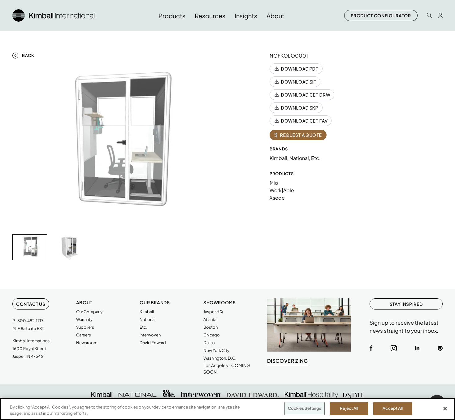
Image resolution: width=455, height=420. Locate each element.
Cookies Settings (304, 408)
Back (28, 55)
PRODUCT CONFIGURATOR (381, 15)
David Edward (153, 342)
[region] (227, 409)
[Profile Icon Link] (440, 15)
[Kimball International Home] (53, 14)
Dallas (209, 342)
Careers (83, 334)
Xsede (277, 197)
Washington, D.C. (219, 358)
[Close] (445, 408)
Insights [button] (246, 15)
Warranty (84, 319)
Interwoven (150, 334)
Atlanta (209, 319)
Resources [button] (210, 15)
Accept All (393, 408)
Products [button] (171, 15)
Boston (210, 327)
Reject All (349, 408)
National (147, 319)
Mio (274, 183)
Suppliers (85, 327)
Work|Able (282, 190)
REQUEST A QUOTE (298, 134)
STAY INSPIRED (406, 304)
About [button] (275, 15)
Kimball (147, 311)
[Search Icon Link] (429, 15)
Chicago (211, 334)
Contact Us (31, 304)
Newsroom (87, 342)
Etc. (143, 327)
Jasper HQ (213, 311)
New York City (216, 350)
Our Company (89, 311)
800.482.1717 (30, 320)
